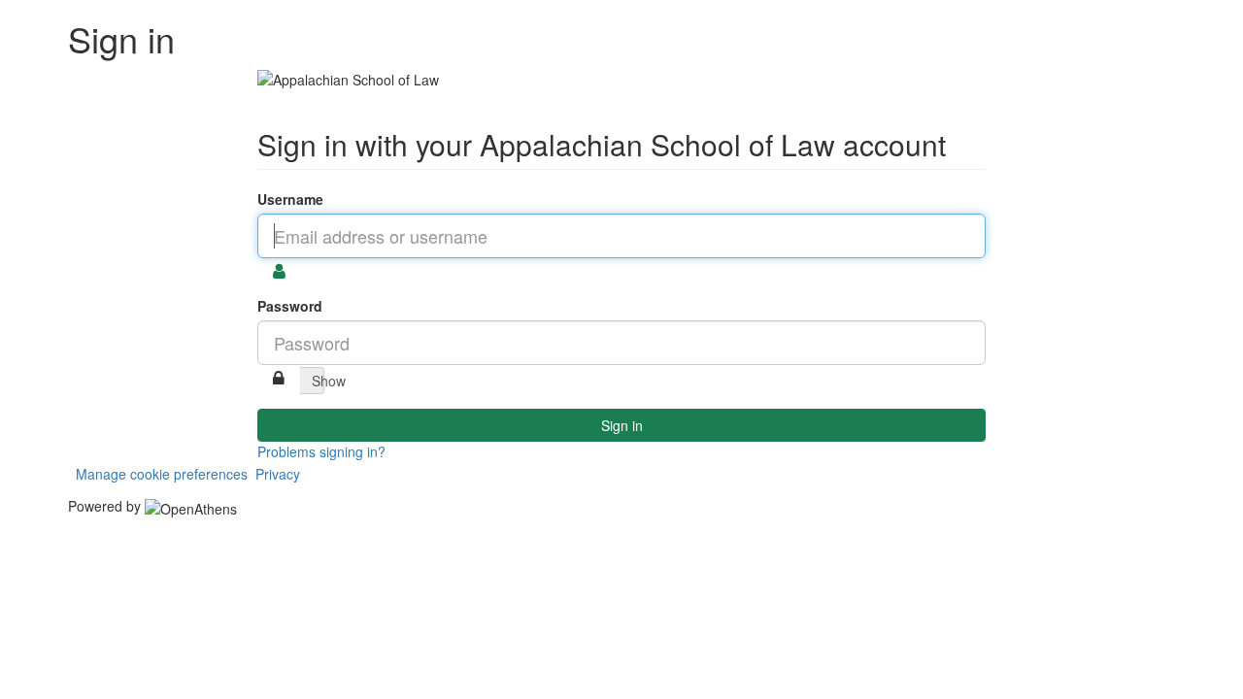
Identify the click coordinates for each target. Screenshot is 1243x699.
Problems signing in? (321, 451)
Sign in (622, 425)
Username (290, 199)
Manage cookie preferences (162, 473)
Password (289, 306)
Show (318, 380)
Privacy (277, 473)
